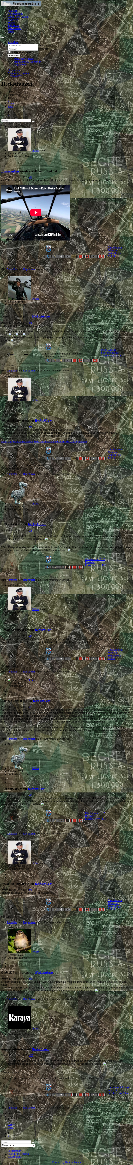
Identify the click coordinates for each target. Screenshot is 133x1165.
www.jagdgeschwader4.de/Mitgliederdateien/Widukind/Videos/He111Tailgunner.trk (44, 441)
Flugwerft (13, 19)
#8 (30, 889)
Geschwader (14, 28)
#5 (30, 636)
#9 (30, 978)
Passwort (43, 48)
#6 (30, 707)
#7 (30, 795)
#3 (30, 426)
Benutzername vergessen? (27, 61)
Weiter (11, 103)
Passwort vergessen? (24, 58)
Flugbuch (13, 10)
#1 (30, 177)
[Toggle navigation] (2, 37)
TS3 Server (13, 25)
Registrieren (20, 64)
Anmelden (13, 55)
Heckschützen (10, 171)
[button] (13, 42)
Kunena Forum (73, 1162)
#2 (30, 322)
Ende (10, 106)
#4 (30, 530)
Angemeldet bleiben (22, 52)
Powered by (58, 1162)
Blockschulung (15, 13)
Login (11, 31)
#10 (31, 1055)
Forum (11, 22)
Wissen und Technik (18, 16)
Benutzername (45, 45)
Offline (35, 150)
